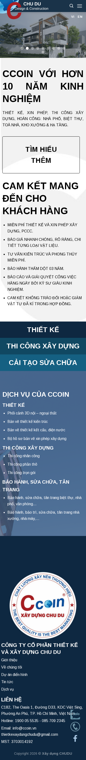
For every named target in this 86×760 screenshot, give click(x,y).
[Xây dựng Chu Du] (33, 9)
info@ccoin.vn (24, 728)
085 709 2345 (53, 721)
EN (80, 16)
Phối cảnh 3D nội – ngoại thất (32, 413)
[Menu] (79, 6)
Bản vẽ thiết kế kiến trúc (27, 422)
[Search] (71, 6)
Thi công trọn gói (21, 473)
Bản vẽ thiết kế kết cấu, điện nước (36, 430)
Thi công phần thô (22, 464)
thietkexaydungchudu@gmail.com (29, 734)
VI (73, 16)
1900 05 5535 (26, 721)
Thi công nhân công (23, 456)
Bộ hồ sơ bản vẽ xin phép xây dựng (36, 439)
